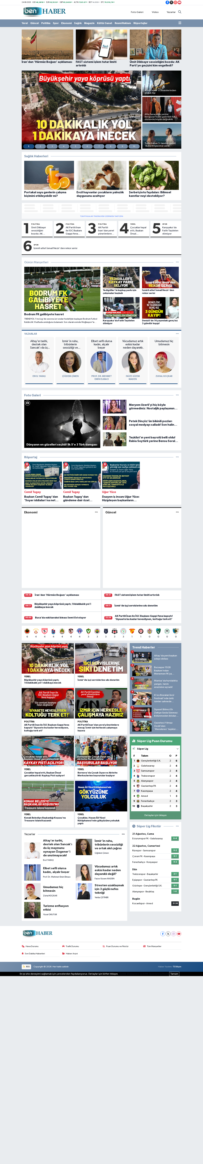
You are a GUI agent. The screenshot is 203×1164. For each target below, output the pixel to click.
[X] (168, 933)
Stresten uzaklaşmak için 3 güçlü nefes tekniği (109, 889)
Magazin (89, 23)
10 (134, 146)
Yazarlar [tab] (30, 334)
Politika (45, 23)
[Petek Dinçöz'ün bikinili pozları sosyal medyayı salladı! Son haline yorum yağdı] (114, 423)
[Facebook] (162, 933)
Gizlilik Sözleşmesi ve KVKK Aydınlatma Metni (144, 974)
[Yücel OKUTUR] (32, 910)
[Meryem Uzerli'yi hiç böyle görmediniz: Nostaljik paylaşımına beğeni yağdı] (114, 406)
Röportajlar (140, 23)
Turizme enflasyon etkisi (56, 907)
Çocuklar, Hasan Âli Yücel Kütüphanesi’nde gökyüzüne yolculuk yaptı (98, 821)
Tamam (174, 974)
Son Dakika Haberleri (35, 954)
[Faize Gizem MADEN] (133, 362)
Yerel (25, 23)
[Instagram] (173, 933)
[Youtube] (178, 933)
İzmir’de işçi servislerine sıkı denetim (136, 605)
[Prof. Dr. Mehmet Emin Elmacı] (101, 362)
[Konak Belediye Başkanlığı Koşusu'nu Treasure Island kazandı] (48, 796)
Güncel (34, 23)
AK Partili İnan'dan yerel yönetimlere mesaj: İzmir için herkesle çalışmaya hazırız (106, 230)
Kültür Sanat (104, 23)
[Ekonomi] (96, 512)
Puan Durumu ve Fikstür (117, 946)
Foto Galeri (137, 12)
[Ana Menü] (179, 23)
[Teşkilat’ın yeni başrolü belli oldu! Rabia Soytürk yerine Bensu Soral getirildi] (114, 439)
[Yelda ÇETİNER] (84, 891)
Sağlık (78, 23)
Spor (56, 23)
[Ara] (179, 12)
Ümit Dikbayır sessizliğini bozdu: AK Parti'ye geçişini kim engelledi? (40, 230)
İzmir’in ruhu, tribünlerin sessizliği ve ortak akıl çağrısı (70, 344)
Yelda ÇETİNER (101, 897)
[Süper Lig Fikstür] (177, 826)
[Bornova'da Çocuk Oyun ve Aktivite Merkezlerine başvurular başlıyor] (101, 751)
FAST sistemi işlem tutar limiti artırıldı (137, 595)
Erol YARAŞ (39, 376)
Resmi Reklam (123, 23)
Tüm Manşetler (154, 946)
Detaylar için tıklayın (155, 815)
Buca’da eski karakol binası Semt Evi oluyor (60, 617)
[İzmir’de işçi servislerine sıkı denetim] (101, 658)
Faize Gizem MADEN (104, 879)
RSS (28, 967)
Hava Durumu (32, 946)
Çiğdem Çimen (70, 376)
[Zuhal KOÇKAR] (164, 362)
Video (155, 12)
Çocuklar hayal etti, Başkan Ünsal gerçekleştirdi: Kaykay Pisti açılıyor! (138, 230)
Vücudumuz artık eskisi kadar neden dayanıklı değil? (132, 344)
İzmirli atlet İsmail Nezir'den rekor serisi (55, 248)
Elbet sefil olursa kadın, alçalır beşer (101, 344)
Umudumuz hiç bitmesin (164, 343)
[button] (25, 110)
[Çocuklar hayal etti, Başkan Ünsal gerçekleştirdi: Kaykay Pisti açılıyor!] (48, 751)
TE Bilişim (177, 967)
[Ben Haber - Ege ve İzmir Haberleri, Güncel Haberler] (44, 12)
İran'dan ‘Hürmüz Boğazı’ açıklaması (57, 595)
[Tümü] (177, 457)
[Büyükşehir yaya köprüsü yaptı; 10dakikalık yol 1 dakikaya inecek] (48, 658)
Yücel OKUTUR (50, 914)
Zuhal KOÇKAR (164, 376)
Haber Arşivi (72, 954)
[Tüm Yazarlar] (177, 334)
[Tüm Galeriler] (177, 395)
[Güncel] (177, 512)
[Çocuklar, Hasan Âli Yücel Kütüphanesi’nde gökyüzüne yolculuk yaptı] (101, 796)
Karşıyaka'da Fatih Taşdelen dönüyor (170, 230)
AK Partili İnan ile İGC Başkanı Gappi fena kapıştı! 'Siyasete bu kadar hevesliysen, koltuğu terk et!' (74, 230)
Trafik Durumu (72, 946)
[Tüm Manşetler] (177, 262)
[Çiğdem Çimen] (70, 362)
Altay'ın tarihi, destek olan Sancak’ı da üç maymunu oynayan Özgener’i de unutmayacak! (39, 344)
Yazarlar (171, 12)
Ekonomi (66, 23)
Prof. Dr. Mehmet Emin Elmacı (56, 877)
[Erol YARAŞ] (39, 362)
